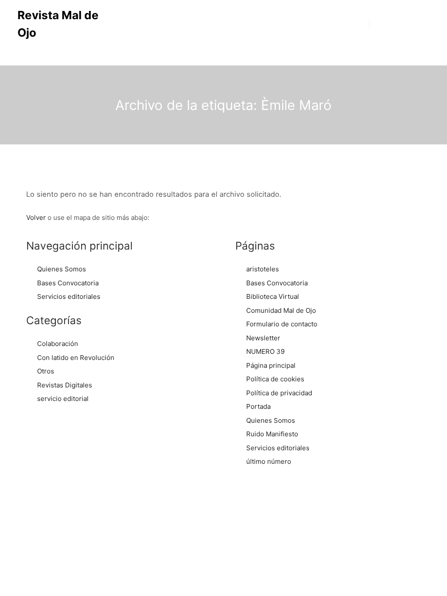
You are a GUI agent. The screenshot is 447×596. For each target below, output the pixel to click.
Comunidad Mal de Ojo (281, 310)
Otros (45, 371)
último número (268, 461)
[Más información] (399, 24)
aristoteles (262, 269)
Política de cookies (275, 379)
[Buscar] (384, 24)
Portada (258, 406)
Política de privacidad (279, 393)
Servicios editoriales (68, 296)
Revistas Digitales (64, 385)
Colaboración (57, 343)
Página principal (271, 365)
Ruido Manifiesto (272, 434)
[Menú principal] (415, 24)
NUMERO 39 (265, 351)
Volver (36, 217)
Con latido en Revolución (75, 357)
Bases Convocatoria (68, 283)
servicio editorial (63, 398)
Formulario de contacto (281, 324)
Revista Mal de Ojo (58, 23)
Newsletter (263, 338)
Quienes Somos (61, 269)
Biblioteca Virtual (272, 296)
